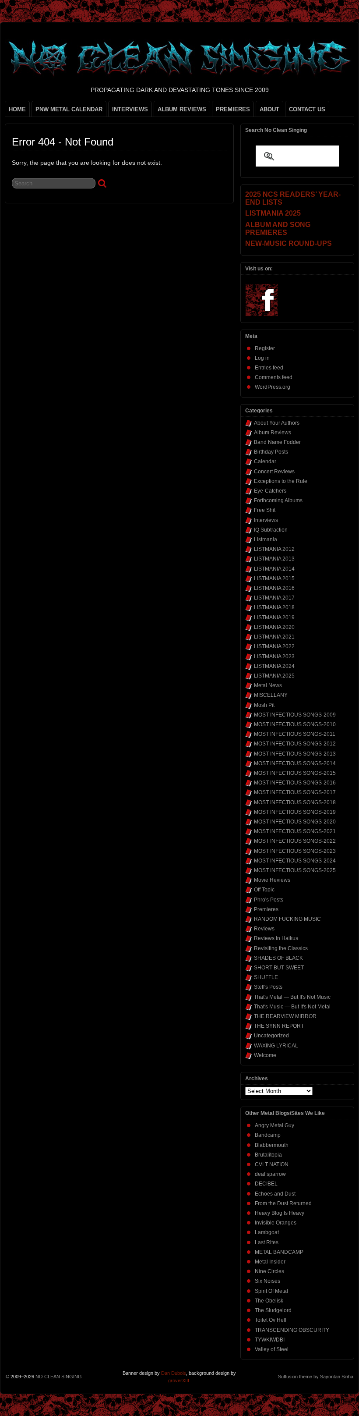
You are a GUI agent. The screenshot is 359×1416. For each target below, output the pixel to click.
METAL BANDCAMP (279, 1252)
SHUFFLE (266, 977)
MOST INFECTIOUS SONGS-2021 (295, 831)
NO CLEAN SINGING (58, 1376)
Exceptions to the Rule (280, 481)
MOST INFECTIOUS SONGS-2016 (295, 783)
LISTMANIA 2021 (274, 637)
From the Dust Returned (283, 1203)
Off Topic (264, 890)
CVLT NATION (272, 1164)
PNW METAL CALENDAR (68, 109)
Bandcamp (268, 1135)
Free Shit (264, 510)
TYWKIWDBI (270, 1340)
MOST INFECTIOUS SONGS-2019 (295, 812)
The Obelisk (269, 1301)
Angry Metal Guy (274, 1125)
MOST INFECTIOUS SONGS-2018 (295, 802)
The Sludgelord (273, 1310)
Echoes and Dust (275, 1194)
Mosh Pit (264, 705)
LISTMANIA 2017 (274, 598)
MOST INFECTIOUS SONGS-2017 (295, 792)
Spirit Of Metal (271, 1291)
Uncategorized (271, 1036)
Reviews (264, 929)
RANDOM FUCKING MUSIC (287, 919)
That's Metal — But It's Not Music (292, 997)
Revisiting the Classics (281, 948)
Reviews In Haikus (276, 938)
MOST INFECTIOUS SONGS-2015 (295, 773)
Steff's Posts (268, 987)
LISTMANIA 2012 (274, 549)
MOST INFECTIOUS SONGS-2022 (295, 841)
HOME (17, 109)
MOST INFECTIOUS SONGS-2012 (295, 744)
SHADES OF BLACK (278, 958)
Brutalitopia (268, 1155)
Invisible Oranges (275, 1223)
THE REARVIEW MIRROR (285, 1016)
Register (265, 348)
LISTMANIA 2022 (274, 646)
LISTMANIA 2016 (274, 588)
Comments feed (273, 377)
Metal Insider (270, 1262)
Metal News (268, 685)
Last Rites (266, 1242)
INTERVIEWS (130, 109)
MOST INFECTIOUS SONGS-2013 (295, 754)
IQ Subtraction (271, 530)
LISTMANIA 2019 (274, 617)
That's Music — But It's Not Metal (292, 1007)
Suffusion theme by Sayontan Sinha (315, 1376)
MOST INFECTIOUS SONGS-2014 (295, 763)
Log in (262, 358)
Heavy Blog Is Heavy (279, 1213)
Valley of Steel (272, 1349)
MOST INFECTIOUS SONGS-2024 (295, 861)
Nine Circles (269, 1271)
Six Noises (267, 1281)
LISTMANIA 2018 (274, 607)
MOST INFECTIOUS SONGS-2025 (295, 870)
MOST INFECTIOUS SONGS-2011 (294, 734)
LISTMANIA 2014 (274, 569)
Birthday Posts (271, 452)
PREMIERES (233, 109)
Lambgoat (267, 1232)
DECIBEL (266, 1184)
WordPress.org (272, 387)
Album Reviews (272, 432)
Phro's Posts (268, 900)
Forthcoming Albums (278, 500)
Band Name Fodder (277, 442)
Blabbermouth (272, 1145)
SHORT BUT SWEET (279, 968)
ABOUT (269, 109)
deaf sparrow (270, 1174)
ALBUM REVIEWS (182, 109)
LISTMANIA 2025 (274, 676)
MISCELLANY (271, 695)
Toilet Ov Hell (270, 1320)
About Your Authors (276, 423)
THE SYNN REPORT (279, 1026)
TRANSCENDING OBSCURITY (292, 1330)
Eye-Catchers (270, 491)
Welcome (265, 1055)
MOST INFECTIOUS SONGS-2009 (295, 715)
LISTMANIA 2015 (274, 578)
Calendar (265, 461)
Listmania (265, 539)
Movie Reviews (272, 880)
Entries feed (269, 368)
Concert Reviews (274, 471)
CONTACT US (307, 109)
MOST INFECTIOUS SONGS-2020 (295, 822)
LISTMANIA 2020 (274, 627)
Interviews (266, 520)
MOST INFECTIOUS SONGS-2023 (295, 851)
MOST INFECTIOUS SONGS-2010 (295, 724)
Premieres (266, 909)
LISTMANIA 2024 (274, 666)
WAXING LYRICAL (276, 1046)
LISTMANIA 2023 (274, 656)
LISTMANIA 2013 (274, 559)
